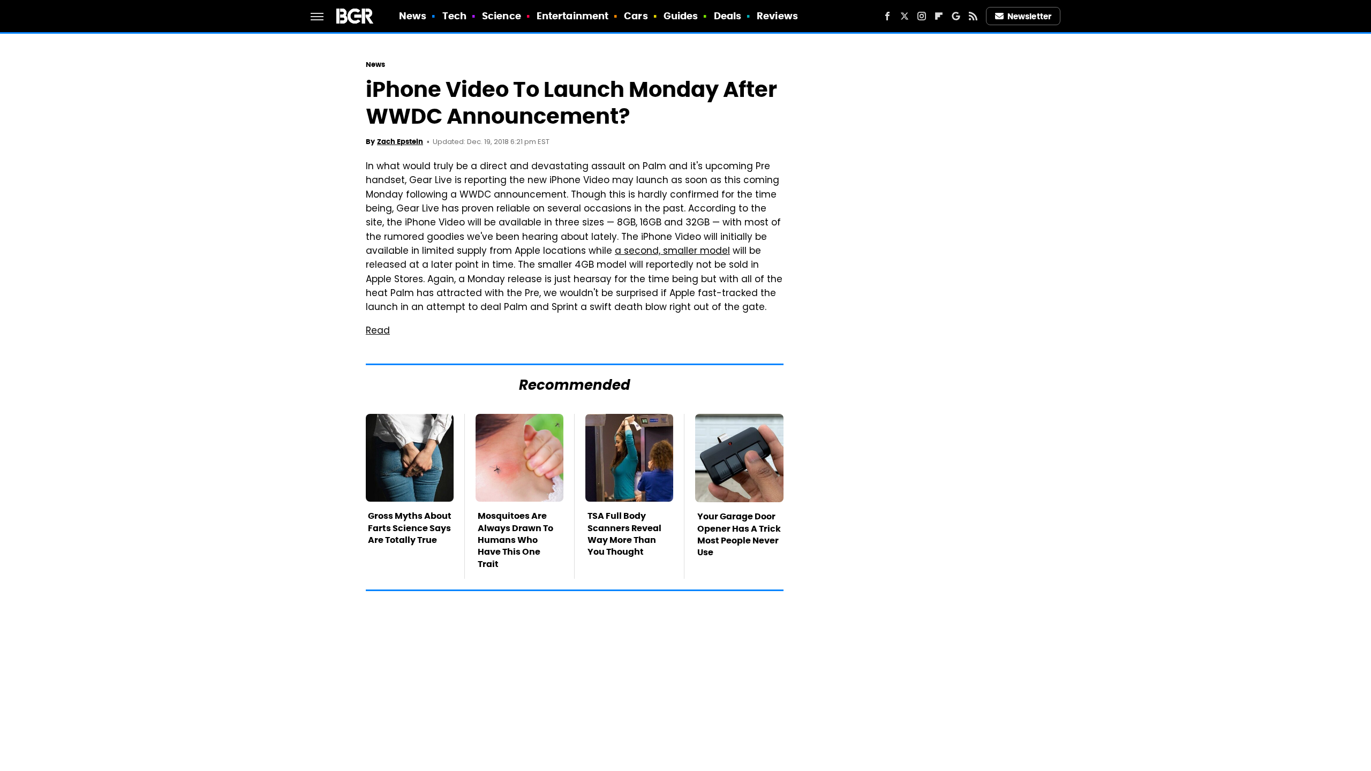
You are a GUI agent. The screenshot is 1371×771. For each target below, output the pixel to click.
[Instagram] (921, 16)
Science (501, 16)
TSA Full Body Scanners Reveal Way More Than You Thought (624, 533)
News (412, 16)
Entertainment (572, 16)
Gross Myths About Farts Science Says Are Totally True (409, 528)
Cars (635, 16)
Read (378, 331)
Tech (454, 16)
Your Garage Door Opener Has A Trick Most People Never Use (739, 534)
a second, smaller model (672, 251)
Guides (681, 16)
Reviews (777, 16)
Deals (728, 16)
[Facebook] (887, 16)
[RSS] (973, 16)
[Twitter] (904, 16)
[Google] (956, 16)
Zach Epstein (400, 141)
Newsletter (1029, 16)
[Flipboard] (939, 16)
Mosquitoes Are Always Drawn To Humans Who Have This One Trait (515, 540)
